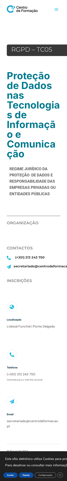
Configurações (45, 475)
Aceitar (10, 475)
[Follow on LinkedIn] (9, 336)
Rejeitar (26, 475)
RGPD (20, 49)
